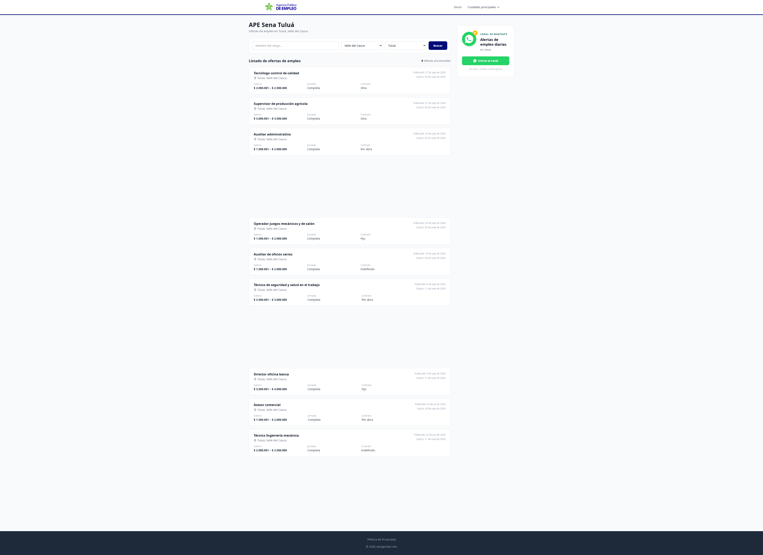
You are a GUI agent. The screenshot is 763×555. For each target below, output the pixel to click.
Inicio (457, 7)
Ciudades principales (482, 7)
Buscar (438, 45)
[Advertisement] (350, 186)
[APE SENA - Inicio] (280, 7)
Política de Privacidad (381, 539)
